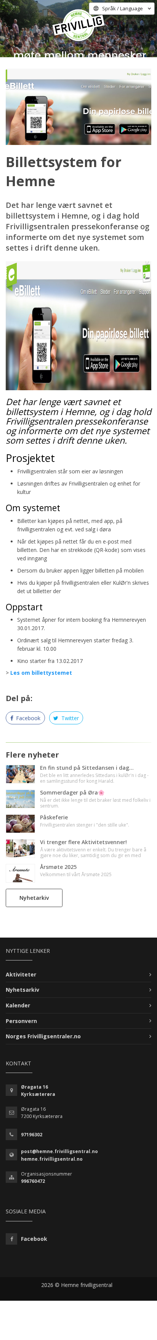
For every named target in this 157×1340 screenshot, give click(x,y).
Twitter (69, 718)
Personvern (21, 1021)
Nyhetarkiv (34, 897)
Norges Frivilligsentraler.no (43, 1036)
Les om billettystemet (41, 672)
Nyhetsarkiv (22, 989)
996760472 (33, 1181)
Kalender (18, 1005)
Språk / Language (122, 8)
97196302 (31, 1134)
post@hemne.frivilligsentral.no (59, 1151)
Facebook (27, 718)
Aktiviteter (21, 974)
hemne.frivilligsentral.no (52, 1159)
